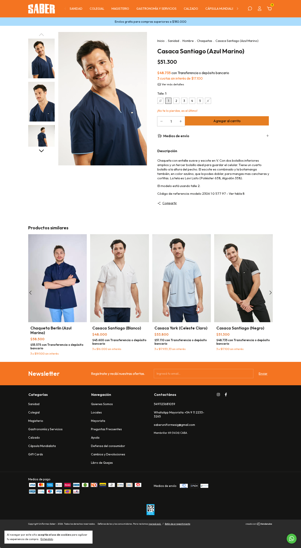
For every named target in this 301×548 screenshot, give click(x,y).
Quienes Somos (102, 404)
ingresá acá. (155, 523)
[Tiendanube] (259, 524)
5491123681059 (164, 404)
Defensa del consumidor (108, 446)
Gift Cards (35, 454)
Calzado (191, 9)
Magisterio (120, 9)
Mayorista (98, 421)
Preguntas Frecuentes (106, 429)
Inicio (161, 41)
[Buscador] (250, 9)
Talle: (161, 93)
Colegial (97, 9)
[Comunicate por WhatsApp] (292, 539)
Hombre (188, 41)
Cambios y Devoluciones (108, 454)
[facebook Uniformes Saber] (226, 394)
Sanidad (76, 9)
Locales (96, 412)
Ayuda (95, 438)
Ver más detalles (172, 84)
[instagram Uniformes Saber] (218, 394)
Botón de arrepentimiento (177, 523)
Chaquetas (204, 41)
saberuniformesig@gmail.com (174, 425)
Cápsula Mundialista (221, 9)
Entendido (47, 539)
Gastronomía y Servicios (156, 9)
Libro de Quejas (102, 463)
